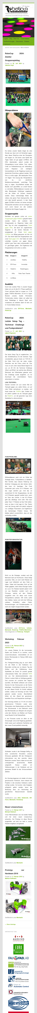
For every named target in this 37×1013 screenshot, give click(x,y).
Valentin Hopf (9, 65)
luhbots (29, 628)
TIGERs (18, 391)
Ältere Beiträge (10, 924)
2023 (19, 798)
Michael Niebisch (10, 812)
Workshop (19, 800)
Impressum (7, 44)
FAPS (30, 674)
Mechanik (28, 308)
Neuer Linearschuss (14, 807)
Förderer (26, 41)
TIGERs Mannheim (25, 630)
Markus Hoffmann (10, 878)
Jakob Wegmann (10, 333)
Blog (10, 39)
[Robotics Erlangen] (16, 10)
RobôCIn (10, 396)
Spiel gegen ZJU (14, 239)
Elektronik (25, 798)
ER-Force (21, 308)
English (6, 39)
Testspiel (27, 632)
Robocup (20, 632)
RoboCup (8, 310)
